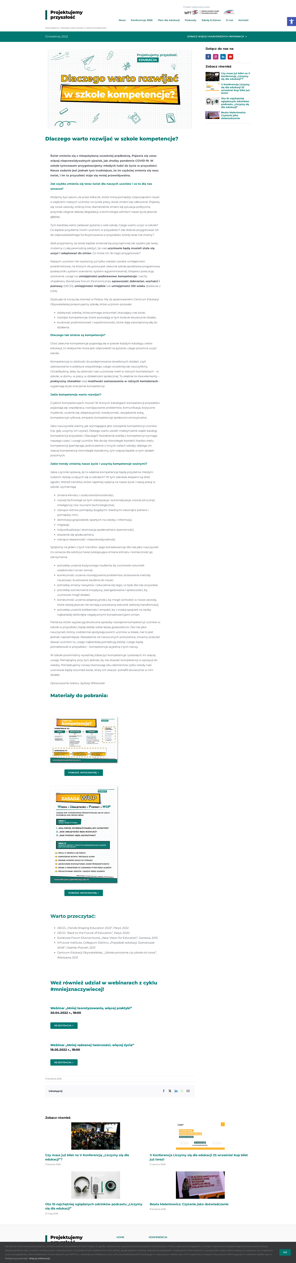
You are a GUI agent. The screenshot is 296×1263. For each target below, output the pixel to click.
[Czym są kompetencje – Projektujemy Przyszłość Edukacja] (83, 718)
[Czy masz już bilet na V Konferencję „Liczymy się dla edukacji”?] (212, 74)
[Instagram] (215, 56)
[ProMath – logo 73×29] (229, 10)
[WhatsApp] (182, 1091)
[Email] (188, 1091)
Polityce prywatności (16, 1258)
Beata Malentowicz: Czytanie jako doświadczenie (233, 115)
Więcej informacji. (39, 1258)
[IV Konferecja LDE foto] (95, 1123)
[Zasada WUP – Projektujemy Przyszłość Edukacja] (83, 787)
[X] (170, 1091)
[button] (291, 21)
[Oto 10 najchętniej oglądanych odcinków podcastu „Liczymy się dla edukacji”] (212, 99)
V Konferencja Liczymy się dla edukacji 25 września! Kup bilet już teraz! (235, 89)
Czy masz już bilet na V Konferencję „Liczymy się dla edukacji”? (235, 76)
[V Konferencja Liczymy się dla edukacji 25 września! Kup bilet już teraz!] (212, 85)
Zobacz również (58, 1118)
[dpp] (200, 1172)
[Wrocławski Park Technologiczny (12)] (95, 1172)
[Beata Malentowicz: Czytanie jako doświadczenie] (212, 113)
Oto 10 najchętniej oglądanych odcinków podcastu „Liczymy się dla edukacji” (235, 103)
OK (285, 1252)
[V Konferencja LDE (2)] (200, 1123)
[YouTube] (230, 56)
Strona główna (52, 28)
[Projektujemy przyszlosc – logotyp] (64, 11)
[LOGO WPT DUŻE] (201, 11)
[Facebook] (164, 1091)
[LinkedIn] (176, 1091)
